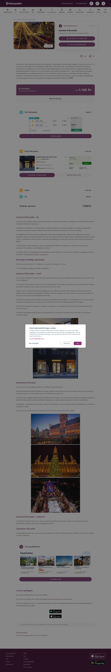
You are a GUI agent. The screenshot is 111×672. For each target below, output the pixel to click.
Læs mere (44, 336)
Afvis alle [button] (67, 343)
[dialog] (55, 336)
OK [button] (77, 343)
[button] (55, 338)
